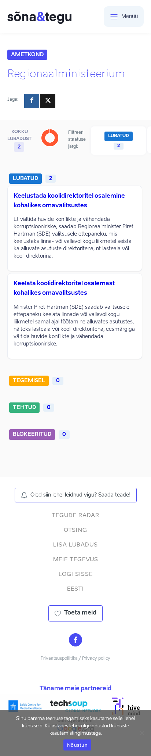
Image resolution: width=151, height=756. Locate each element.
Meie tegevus (75, 559)
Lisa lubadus (75, 545)
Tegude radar (75, 515)
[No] (142, 733)
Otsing (75, 530)
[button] (76, 495)
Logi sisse (76, 574)
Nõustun (77, 745)
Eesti (75, 589)
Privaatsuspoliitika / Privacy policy (75, 658)
